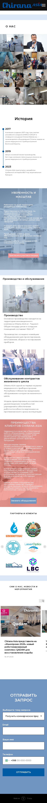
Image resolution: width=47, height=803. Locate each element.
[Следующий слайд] (44, 546)
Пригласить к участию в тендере (23, 255)
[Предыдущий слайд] (2, 546)
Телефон (8, 754)
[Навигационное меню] (43, 5)
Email (5, 725)
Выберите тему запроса (16, 710)
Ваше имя (8, 739)
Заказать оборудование (23, 500)
